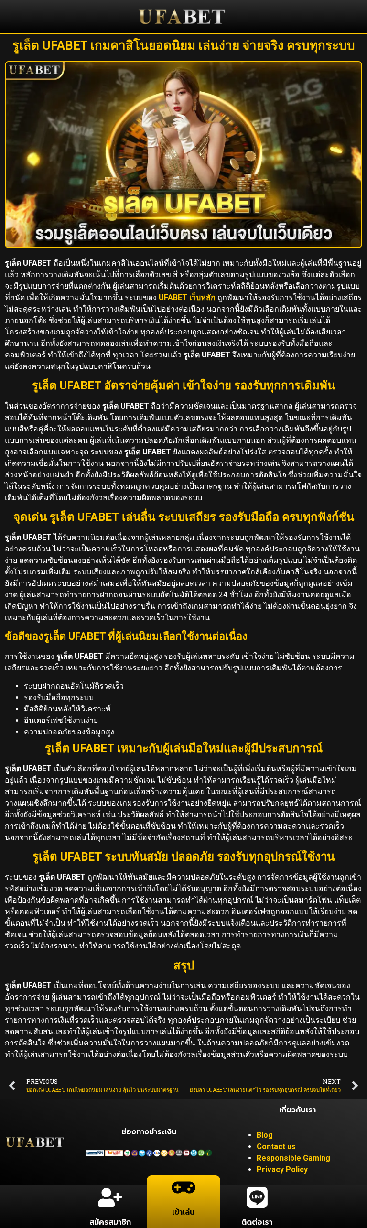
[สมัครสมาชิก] (110, 1197)
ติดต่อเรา (256, 1222)
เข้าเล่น (183, 1212)
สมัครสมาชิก (110, 1222)
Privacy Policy (282, 1169)
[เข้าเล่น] (183, 1187)
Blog (265, 1135)
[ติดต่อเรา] (257, 1197)
